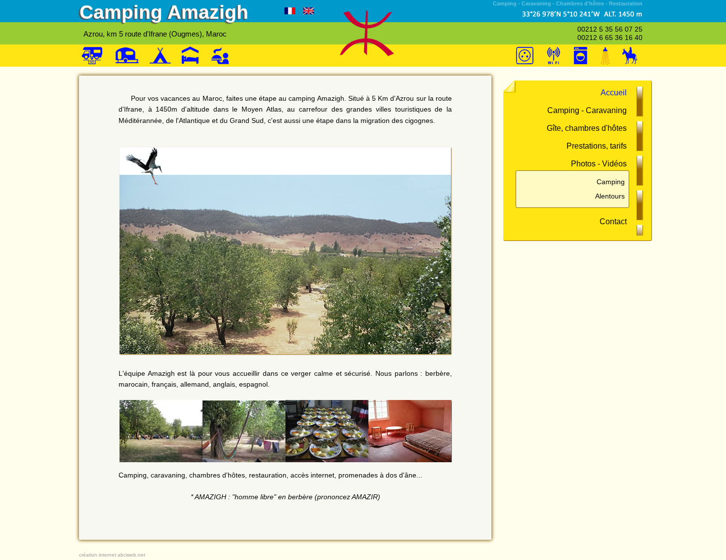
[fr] (289, 11)
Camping (611, 182)
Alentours (610, 196)
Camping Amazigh (164, 12)
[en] (308, 11)
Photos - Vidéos (599, 164)
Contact (613, 221)
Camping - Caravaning (587, 110)
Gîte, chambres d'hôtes (587, 128)
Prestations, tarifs (596, 146)
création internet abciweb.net (112, 555)
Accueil (614, 92)
